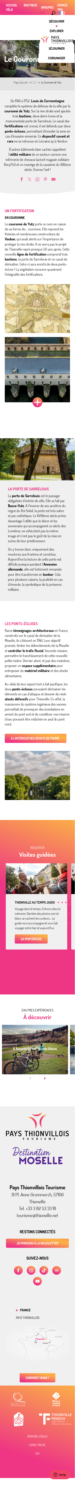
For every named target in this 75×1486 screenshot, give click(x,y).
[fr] (62, 13)
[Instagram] (31, 1270)
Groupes (47, 7)
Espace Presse (37, 1445)
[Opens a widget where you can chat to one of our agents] (60, 1475)
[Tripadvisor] (56, 1270)
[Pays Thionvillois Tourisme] (37, 1139)
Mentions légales (37, 1436)
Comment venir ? (37, 1378)
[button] (53, 13)
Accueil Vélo (11, 7)
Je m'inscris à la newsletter (37, 1243)
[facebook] (18, 1270)
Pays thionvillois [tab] (27, 1318)
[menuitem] (56, 21)
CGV (37, 1453)
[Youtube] (37, 1281)
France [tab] (25, 1310)
